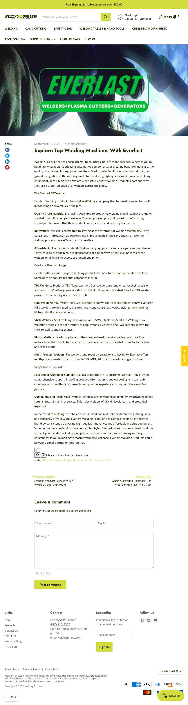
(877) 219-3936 (60, 624)
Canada (169, 671)
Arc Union (11, 646)
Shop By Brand (41, 39)
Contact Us (11, 630)
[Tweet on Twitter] (7, 155)
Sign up (104, 647)
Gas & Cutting (36, 28)
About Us (10, 635)
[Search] (106, 17)
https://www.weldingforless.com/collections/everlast (77, 460)
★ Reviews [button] (184, 356)
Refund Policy (12, 669)
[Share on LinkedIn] (7, 161)
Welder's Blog (13, 641)
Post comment (50, 585)
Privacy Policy (51, 669)
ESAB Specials (70, 39)
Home (8, 619)
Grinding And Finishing (149, 28)
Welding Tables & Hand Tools (102, 28)
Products (10, 625)
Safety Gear (63, 28)
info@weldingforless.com (65, 637)
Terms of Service (31, 669)
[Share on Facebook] (7, 150)
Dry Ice (90, 39)
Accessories (14, 39)
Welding (11, 28)
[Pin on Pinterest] (7, 167)
